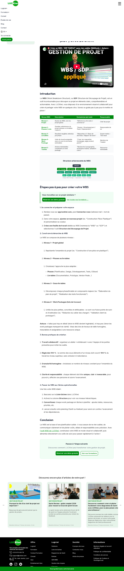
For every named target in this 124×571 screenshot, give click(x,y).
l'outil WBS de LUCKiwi (49, 431)
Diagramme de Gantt (58, 553)
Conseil (3, 16)
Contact (3, 28)
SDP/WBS (55, 560)
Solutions (55, 546)
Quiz (32, 560)
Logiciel (33, 546)
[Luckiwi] (15, 545)
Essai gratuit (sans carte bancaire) (62, 569)
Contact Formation (37, 553)
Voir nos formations (89, 453)
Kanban (54, 556)
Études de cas (6, 20)
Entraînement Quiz (36, 563)
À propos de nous (78, 546)
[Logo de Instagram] (15, 564)
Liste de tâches (57, 549)
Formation (34, 549)
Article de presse (78, 556)
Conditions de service (101, 555)
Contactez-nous (78, 549)
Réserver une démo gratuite (54, 200)
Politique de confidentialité (102, 551)
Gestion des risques (58, 563)
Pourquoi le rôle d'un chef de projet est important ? (24, 505)
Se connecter (6, 36)
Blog (2, 24)
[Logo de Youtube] (20, 564)
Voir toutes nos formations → (77, 200)
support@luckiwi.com (19, 555)
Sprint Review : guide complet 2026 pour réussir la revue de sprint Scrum (63, 505)
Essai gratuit (6, 39)
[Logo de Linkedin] (10, 564)
